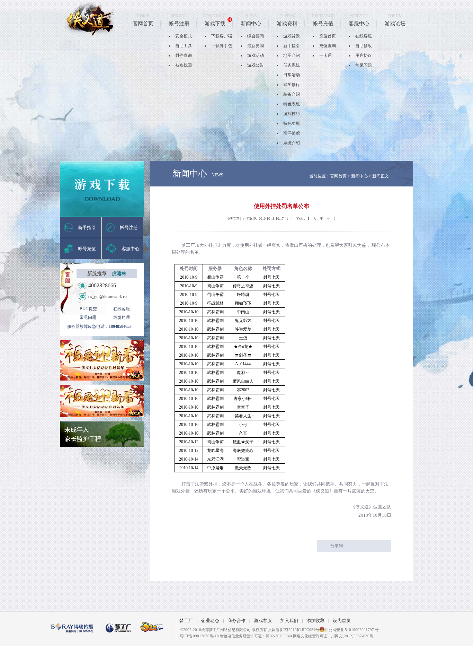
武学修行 (291, 84)
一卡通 (325, 55)
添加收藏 (315, 620)
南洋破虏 (291, 133)
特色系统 (291, 104)
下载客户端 (221, 36)
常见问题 (363, 65)
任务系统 (291, 65)
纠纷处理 (121, 317)
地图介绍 (291, 55)
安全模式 (183, 36)
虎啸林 (119, 273)
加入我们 (289, 620)
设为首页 (342, 620)
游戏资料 (287, 23)
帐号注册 (179, 23)
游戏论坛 (395, 23)
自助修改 (363, 45)
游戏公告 (255, 65)
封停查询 (183, 55)
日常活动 (291, 74)
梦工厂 (186, 620)
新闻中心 (251, 23)
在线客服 (363, 36)
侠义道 (88, 19)
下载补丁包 (221, 45)
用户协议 (363, 55)
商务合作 (236, 620)
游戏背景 (291, 36)
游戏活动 (255, 55)
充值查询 (327, 45)
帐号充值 (323, 23)
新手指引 (291, 45)
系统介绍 (291, 142)
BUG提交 (88, 308)
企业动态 (210, 620)
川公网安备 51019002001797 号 (352, 630)
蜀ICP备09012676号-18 (199, 636)
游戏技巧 (291, 113)
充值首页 (327, 36)
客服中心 (359, 23)
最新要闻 (255, 45)
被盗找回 (183, 65)
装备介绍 (291, 94)
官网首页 (143, 23)
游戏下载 (215, 23)
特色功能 (291, 123)
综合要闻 (255, 36)
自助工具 (183, 45)
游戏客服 (263, 620)
